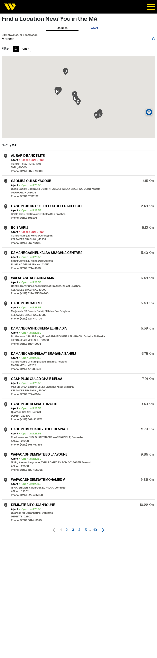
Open (25, 48)
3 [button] (73, 530)
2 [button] (67, 530)
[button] (102, 530)
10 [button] (95, 530)
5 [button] (86, 530)
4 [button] (79, 530)
